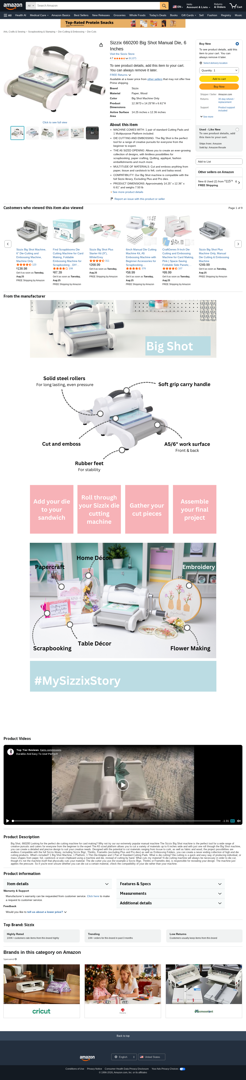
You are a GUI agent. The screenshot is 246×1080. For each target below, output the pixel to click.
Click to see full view (55, 122)
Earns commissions (50, 749)
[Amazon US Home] (87, 1058)
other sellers (154, 79)
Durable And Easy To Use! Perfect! (37, 753)
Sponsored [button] (8, 959)
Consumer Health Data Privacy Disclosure (127, 1068)
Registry (226, 15)
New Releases (101, 15)
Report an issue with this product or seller (140, 198)
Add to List (204, 161)
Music (238, 15)
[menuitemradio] (232, 820)
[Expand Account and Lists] (209, 7)
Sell (201, 15)
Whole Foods (137, 15)
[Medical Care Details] (48, 15)
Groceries (119, 15)
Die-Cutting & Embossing (71, 31)
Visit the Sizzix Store (122, 53)
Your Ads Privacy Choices (165, 1068)
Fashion (212, 15)
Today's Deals (157, 15)
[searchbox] (98, 5)
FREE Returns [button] (119, 74)
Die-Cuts (91, 31)
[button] (7, 15)
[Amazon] (13, 6)
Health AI (20, 15)
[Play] (7, 821)
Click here (93, 896)
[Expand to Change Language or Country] (182, 7)
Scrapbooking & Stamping (41, 31)
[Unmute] (239, 821)
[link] (32, 255)
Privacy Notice (94, 1068)
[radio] (17, 133)
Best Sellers (81, 15)
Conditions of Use (75, 1068)
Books (174, 15)
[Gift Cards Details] (195, 15)
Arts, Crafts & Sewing (14, 31)
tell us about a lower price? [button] (45, 911)
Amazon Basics (61, 15)
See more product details (128, 191)
